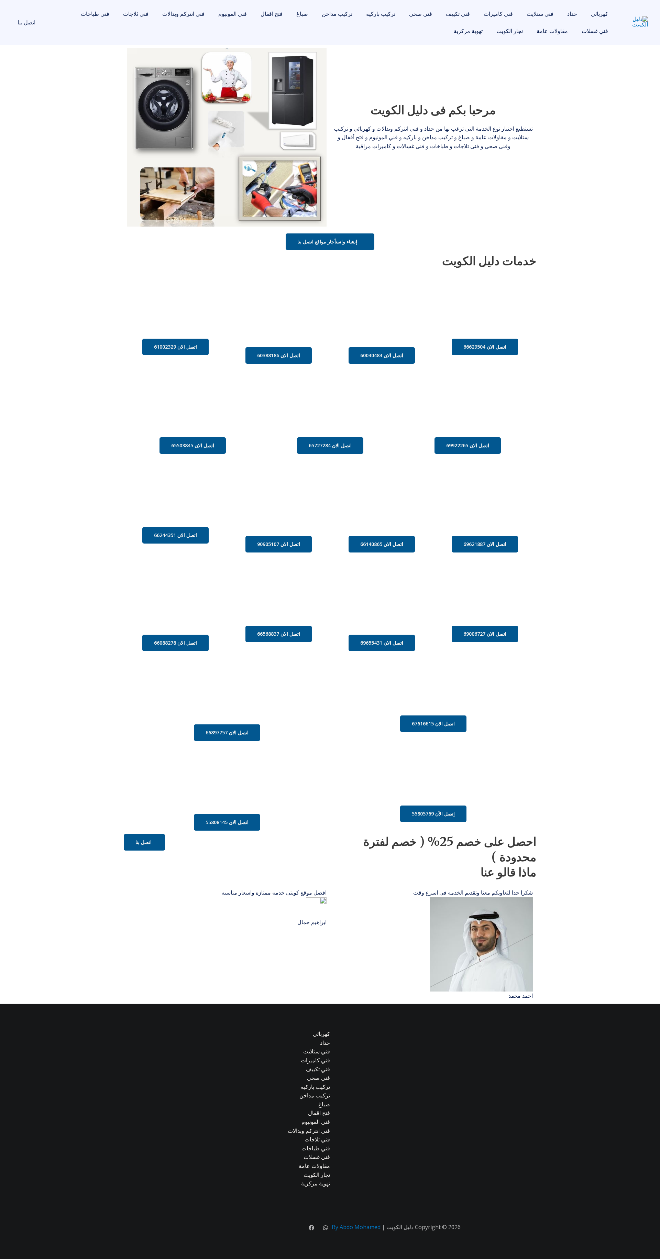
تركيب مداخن (337, 14)
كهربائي (599, 14)
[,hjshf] (325, 1227)
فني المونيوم (232, 14)
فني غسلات (595, 31)
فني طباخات (95, 14)
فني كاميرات (498, 14)
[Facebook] (311, 1227)
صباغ (302, 14)
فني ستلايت (540, 14)
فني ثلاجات (135, 14)
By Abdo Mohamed (356, 1227)
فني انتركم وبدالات (183, 14)
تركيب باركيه (380, 14)
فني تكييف (458, 14)
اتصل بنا (26, 22)
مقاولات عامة (552, 31)
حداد (572, 14)
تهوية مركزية (468, 31)
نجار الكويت (509, 31)
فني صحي (420, 14)
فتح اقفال (272, 14)
